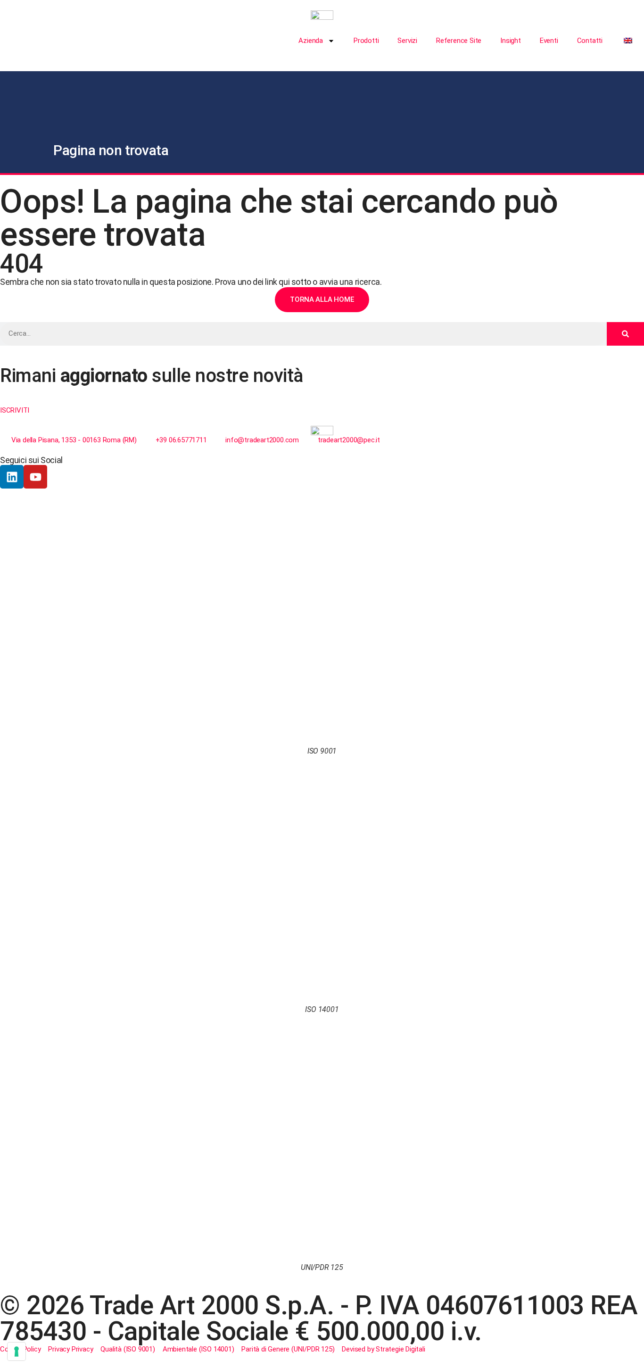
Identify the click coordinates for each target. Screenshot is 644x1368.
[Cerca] (625, 334)
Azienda (310, 40)
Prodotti (366, 40)
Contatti (590, 40)
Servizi (407, 40)
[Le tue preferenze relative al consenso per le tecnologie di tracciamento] (16, 1351)
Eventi (549, 40)
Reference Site (458, 40)
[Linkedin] (12, 477)
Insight (510, 40)
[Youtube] (35, 477)
